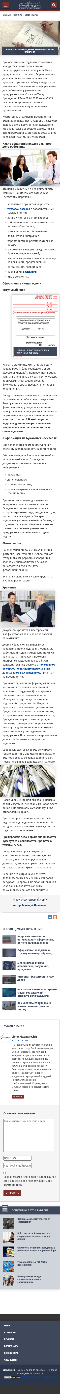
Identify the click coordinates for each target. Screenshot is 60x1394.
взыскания (30, 271)
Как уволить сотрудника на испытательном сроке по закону (34, 1006)
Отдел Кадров (31, 14)
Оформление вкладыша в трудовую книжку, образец (34, 952)
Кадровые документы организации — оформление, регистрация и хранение (35, 939)
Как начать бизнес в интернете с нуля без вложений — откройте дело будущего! (37, 992)
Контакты (10, 1332)
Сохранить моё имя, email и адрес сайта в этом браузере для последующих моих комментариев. (29, 1180)
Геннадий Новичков (34, 905)
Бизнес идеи (11, 1346)
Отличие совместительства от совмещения (33, 1220)
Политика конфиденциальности (38, 1377)
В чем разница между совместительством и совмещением (29, 1279)
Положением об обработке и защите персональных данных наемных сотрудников (28, 668)
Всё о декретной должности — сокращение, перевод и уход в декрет (33, 1236)
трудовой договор (18, 209)
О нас (7, 1325)
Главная (6, 14)
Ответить (17, 1097)
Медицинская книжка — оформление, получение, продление (33, 966)
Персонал (18, 14)
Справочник (11, 1353)
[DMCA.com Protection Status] (12, 1377)
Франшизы (10, 1359)
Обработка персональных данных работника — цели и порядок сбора (36, 1249)
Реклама (9, 1339)
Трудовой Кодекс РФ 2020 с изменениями (32, 1263)
